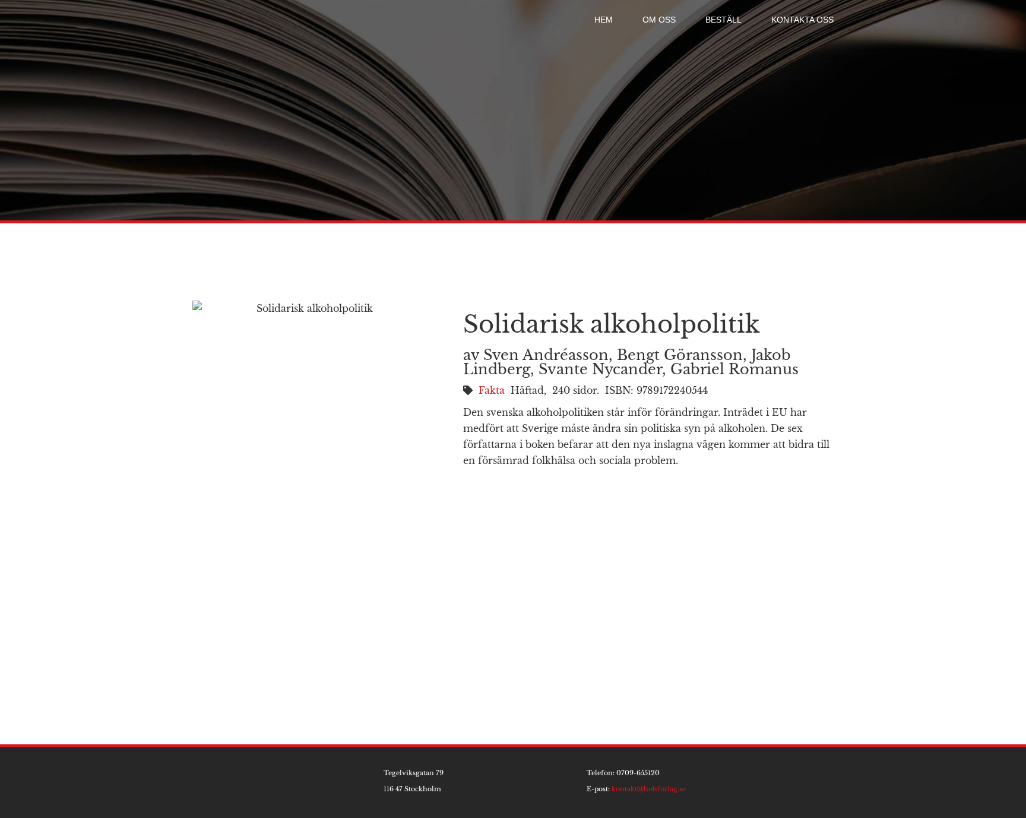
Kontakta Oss (802, 19)
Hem (603, 19)
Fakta (492, 390)
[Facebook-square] (838, 782)
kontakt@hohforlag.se (649, 789)
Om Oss (659, 19)
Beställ (723, 19)
